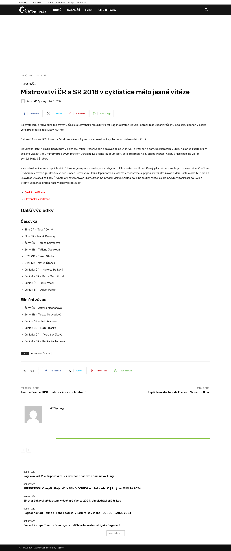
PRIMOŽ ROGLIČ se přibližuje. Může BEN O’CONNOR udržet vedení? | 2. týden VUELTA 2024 (82, 488)
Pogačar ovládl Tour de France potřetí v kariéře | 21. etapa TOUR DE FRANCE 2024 (77, 513)
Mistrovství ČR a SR (40, 353)
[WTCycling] (24, 101)
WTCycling (40, 101)
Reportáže (41, 75)
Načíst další (114, 533)
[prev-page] (23, 450)
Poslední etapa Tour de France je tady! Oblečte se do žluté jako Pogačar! (71, 525)
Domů (24, 75)
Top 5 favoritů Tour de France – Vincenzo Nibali (179, 392)
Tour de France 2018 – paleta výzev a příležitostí (53, 392)
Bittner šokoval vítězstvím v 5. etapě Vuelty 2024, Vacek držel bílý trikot (52, 438)
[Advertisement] (115, 42)
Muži (31, 75)
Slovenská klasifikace (37, 199)
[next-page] (29, 450)
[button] (206, 10)
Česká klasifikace (35, 192)
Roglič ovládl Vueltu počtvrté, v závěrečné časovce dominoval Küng (68, 476)
